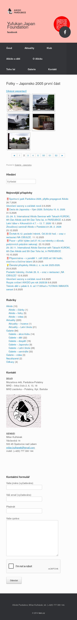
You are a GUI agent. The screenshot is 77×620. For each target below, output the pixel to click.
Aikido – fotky (16, 313)
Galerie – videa (14, 355)
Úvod (9, 48)
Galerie (32, 69)
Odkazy (10, 361)
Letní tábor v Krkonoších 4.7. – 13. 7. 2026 (28, 223)
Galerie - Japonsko (23, 164)
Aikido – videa (16, 316)
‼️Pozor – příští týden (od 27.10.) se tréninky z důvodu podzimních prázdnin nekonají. (35, 242)
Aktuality (29, 48)
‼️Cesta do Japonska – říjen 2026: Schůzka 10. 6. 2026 (35, 209)
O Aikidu (37, 58)
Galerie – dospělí (17, 341)
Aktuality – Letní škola (20, 327)
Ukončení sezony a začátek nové (23, 205)
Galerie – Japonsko (19, 344)
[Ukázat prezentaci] (16, 91)
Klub (49, 48)
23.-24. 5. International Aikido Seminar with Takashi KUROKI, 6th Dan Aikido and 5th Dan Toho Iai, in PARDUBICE (38, 218)
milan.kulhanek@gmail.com (20, 447)
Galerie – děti (15, 337)
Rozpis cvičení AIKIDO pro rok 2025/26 (26, 282)
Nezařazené (12, 358)
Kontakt (52, 69)
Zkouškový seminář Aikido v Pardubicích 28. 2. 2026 (33, 226)
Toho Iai (10, 69)
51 (50, 155)
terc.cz (42, 612)
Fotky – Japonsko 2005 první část (33, 83)
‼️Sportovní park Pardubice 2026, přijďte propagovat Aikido (37, 198)
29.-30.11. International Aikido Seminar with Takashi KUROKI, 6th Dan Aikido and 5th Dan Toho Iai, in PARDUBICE (38, 249)
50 (43, 155)
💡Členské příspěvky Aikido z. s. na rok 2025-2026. (33, 265)
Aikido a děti (13, 58)
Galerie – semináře (18, 351)
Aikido (9, 306)
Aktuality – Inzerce (18, 323)
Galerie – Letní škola (19, 348)
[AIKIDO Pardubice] (38, 11)
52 (56, 155)
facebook (12, 32)
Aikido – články (17, 309)
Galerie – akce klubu (19, 334)
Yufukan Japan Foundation (21, 25)
